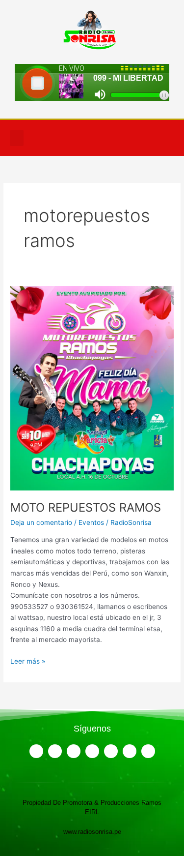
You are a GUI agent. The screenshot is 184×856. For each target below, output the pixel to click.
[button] (17, 138)
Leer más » (27, 660)
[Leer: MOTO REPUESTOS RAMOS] (92, 387)
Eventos (91, 522)
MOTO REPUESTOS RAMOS (85, 507)
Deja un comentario (41, 522)
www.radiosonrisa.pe (92, 831)
